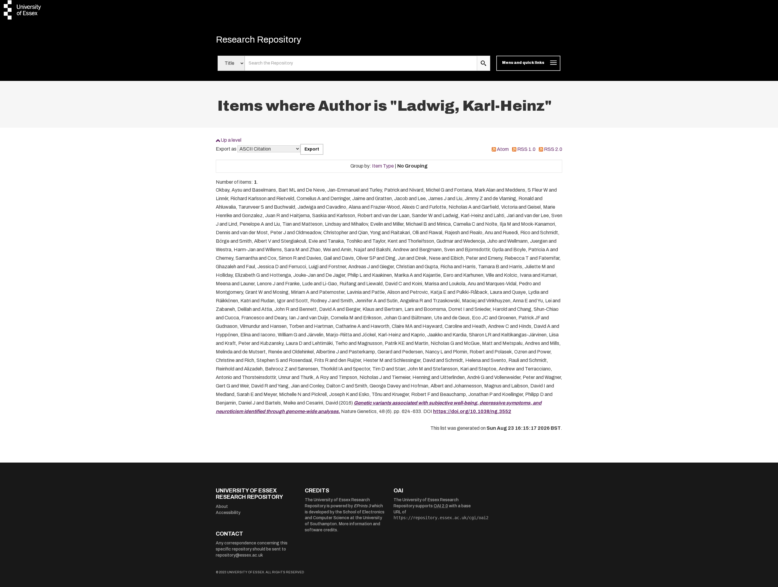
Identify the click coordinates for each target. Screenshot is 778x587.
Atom (503, 149)
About (222, 506)
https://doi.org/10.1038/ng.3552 (472, 411)
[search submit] (483, 63)
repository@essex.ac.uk (239, 555)
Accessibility (228, 512)
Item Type (383, 165)
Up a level (231, 140)
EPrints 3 (362, 506)
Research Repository (258, 39)
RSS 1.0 (526, 149)
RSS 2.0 (553, 149)
